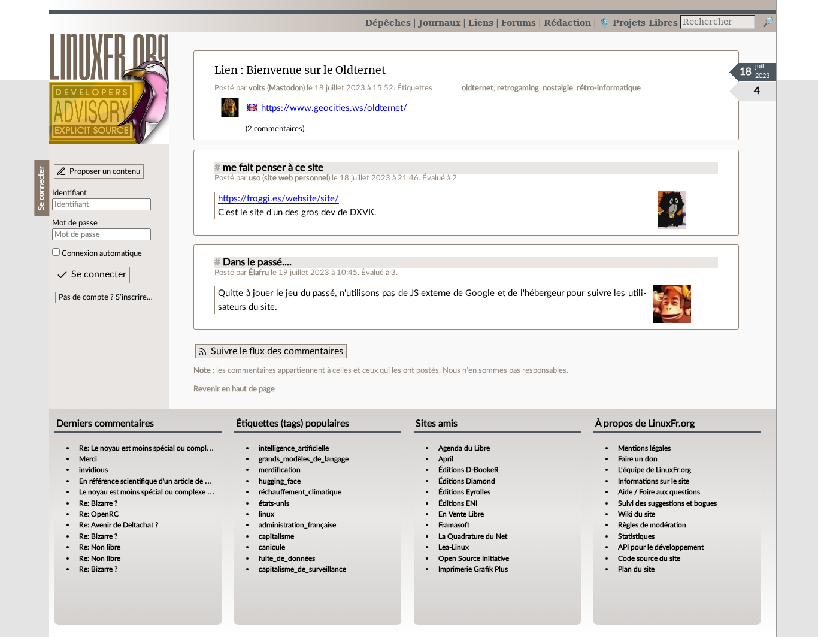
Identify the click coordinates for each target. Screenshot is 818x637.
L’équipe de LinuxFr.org (654, 469)
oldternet (477, 88)
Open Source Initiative (473, 558)
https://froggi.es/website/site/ (278, 198)
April (445, 459)
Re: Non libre (99, 547)
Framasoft (453, 525)
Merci (88, 459)
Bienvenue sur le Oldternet (316, 70)
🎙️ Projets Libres (638, 22)
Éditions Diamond (466, 481)
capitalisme (276, 536)
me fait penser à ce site (273, 168)
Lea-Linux (453, 547)
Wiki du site (636, 514)
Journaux (439, 22)
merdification (280, 469)
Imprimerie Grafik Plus (473, 569)
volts (257, 88)
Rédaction (567, 22)
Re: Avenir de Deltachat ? (118, 525)
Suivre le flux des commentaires (277, 351)
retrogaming (518, 88)
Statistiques (636, 536)
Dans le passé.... (257, 262)
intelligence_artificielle (294, 448)
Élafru (259, 272)
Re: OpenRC (99, 514)
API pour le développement (661, 547)
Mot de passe (75, 223)
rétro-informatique (609, 88)
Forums (518, 22)
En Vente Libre (461, 514)
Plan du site (636, 569)
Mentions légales (644, 448)
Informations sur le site (653, 481)
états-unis (274, 503)
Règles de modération (652, 525)
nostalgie (558, 88)
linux (266, 514)
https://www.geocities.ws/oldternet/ (334, 108)
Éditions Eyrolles (464, 492)
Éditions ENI (457, 503)
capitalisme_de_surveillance (302, 569)
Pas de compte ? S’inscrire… (106, 297)
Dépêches (388, 22)
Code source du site (649, 558)
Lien (226, 70)
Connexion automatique (102, 253)
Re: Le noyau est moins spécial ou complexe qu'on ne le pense (176, 448)
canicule (272, 547)
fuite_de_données (287, 558)
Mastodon (286, 88)
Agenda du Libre (464, 448)
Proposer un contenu (104, 171)
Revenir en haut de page (234, 389)
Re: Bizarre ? (98, 503)
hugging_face (280, 481)
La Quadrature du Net (472, 536)
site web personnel (296, 178)
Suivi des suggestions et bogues (667, 503)
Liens (480, 22)
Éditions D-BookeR (468, 469)
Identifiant (69, 193)
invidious (93, 469)
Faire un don (638, 459)
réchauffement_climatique (300, 492)
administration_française (297, 525)
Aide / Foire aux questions (659, 492)
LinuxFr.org (109, 82)
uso (254, 178)
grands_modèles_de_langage (304, 459)
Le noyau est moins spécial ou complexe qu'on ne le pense (170, 492)
